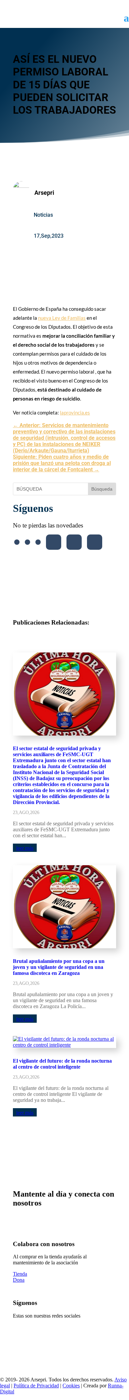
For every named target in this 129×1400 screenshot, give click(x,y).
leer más (24, 848)
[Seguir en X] (27, 542)
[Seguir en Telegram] (94, 542)
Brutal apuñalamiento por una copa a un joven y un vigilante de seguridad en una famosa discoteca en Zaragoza (59, 967)
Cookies (71, 1385)
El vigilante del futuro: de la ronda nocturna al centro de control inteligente (62, 1064)
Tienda (20, 1274)
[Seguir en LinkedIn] (74, 542)
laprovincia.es (75, 412)
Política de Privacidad (36, 1385)
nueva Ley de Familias (62, 318)
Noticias (43, 215)
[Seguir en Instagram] (38, 542)
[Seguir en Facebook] (17, 542)
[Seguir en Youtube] (53, 542)
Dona (18, 1280)
